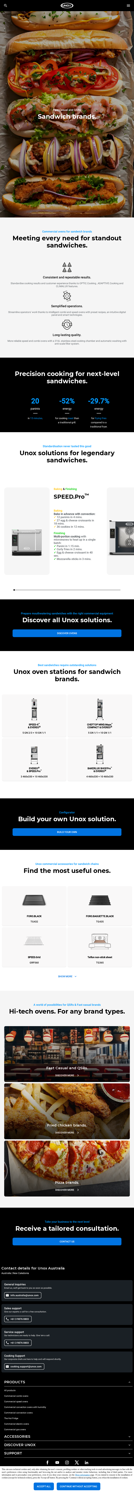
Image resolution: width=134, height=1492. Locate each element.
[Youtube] (57, 1462)
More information (82, 1475)
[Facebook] (47, 1462)
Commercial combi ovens (16, 1396)
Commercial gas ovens (15, 1429)
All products (10, 1390)
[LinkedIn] (86, 1462)
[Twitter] (77, 1462)
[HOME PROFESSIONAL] (67, 5)
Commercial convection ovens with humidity (25, 1407)
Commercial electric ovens (16, 1424)
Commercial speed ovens (16, 1401)
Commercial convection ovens (18, 1413)
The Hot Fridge (11, 1418)
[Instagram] (67, 1462)
